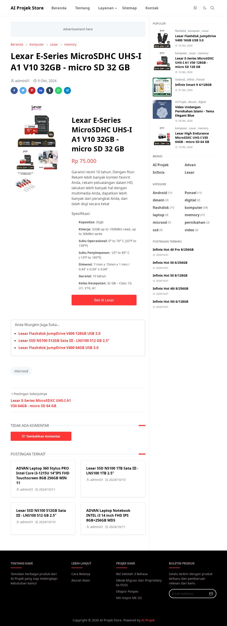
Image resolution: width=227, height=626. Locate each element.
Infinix (191, 79)
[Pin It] (31, 90)
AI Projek (181, 102)
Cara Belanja (80, 574)
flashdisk (181, 31)
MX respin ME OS (129, 598)
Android (180, 79)
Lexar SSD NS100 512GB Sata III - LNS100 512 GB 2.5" (64, 340)
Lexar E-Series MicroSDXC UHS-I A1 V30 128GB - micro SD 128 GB (194, 62)
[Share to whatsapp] (58, 90)
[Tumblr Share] (49, 90)
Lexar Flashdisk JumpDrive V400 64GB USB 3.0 (58, 347)
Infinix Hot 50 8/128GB (170, 275)
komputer (194, 31)
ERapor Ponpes (127, 591)
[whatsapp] (195, 8)
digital (202, 102)
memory (203, 53)
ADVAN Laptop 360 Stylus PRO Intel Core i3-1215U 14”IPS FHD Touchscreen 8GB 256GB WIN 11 (42, 475)
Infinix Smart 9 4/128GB (193, 85)
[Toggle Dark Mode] (204, 8)
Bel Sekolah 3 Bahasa (132, 574)
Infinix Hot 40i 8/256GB (170, 288)
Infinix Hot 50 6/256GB (170, 262)
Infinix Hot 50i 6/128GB (170, 301)
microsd (21, 371)
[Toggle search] (212, 8)
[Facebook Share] (14, 90)
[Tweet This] (23, 90)
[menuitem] (59, 8)
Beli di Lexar (104, 300)
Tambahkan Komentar (43, 436)
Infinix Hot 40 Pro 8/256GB (173, 249)
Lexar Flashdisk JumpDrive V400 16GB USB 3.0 (195, 38)
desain (192, 102)
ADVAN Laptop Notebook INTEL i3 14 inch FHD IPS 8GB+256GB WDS (108, 515)
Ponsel (200, 79)
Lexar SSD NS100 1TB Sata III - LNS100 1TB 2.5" (112, 471)
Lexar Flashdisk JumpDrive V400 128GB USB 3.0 (59, 333)
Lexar (205, 31)
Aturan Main (80, 580)
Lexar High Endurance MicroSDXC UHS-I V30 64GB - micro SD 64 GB (192, 137)
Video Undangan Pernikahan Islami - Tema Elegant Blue (194, 111)
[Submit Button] (211, 593)
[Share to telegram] (67, 90)
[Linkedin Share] (40, 90)
